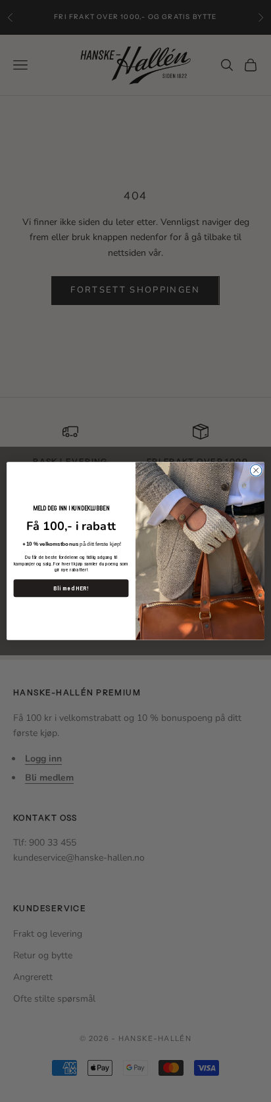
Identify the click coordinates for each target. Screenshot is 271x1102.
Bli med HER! (70, 588)
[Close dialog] (256, 470)
